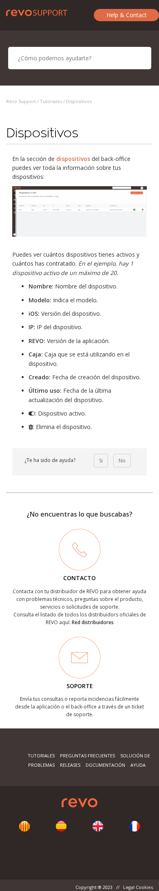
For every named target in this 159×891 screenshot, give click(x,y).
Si (101, 460)
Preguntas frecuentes (87, 755)
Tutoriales (51, 101)
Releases (70, 765)
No (122, 460)
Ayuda (138, 765)
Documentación (105, 765)
